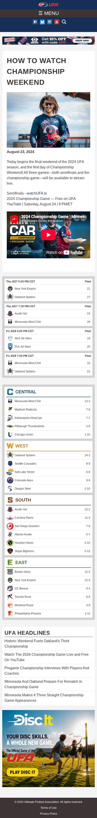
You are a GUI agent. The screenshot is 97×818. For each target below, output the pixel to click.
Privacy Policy (48, 813)
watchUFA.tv (37, 193)
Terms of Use (49, 807)
